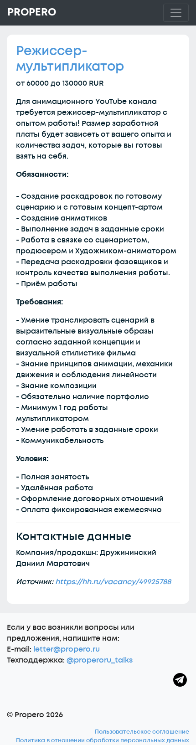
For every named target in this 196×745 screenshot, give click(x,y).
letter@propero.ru (66, 649)
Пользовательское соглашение (142, 732)
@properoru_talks (100, 660)
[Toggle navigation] (176, 13)
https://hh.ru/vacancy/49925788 (113, 582)
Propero (31, 12)
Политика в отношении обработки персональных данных (102, 740)
